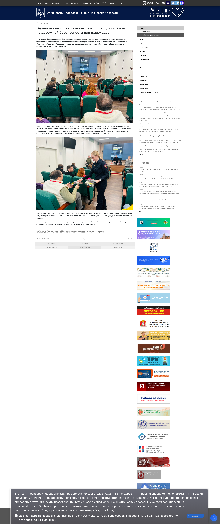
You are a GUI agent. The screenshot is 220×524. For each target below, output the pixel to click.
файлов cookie (70, 493)
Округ (40, 3)
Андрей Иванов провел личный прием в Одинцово (156, 146)
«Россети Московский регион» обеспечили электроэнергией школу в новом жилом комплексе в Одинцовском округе (160, 141)
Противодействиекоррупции (100, 3)
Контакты (143, 76)
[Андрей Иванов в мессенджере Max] (182, 3)
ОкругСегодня (48, 231)
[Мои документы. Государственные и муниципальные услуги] (153, 348)
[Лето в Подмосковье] (154, 12)
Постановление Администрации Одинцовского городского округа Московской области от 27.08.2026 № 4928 (159, 185)
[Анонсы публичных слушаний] (153, 298)
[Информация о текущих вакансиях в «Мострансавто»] (153, 335)
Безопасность (86, 3)
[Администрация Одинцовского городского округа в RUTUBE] (168, 3)
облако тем (145, 155)
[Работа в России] (153, 399)
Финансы (74, 3)
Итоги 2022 (144, 80)
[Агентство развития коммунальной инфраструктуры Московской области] (153, 449)
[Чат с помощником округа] (213, 517)
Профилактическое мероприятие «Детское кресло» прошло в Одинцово (159, 119)
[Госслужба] (153, 247)
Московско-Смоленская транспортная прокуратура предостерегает (157, 125)
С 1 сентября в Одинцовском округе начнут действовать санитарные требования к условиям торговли (158, 130)
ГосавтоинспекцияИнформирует (83, 231)
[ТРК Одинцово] (153, 361)
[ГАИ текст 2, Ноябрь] (84, 173)
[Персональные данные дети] (153, 436)
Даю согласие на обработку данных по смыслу (98, 517)
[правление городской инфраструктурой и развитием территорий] (153, 285)
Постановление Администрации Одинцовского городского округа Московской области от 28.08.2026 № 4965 (159, 200)
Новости (44, 23)
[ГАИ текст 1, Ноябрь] (84, 86)
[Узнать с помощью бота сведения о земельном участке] (153, 222)
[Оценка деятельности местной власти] (153, 272)
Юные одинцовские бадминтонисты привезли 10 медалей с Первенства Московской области (158, 150)
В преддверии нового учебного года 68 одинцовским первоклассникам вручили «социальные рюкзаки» (157, 114)
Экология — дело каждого (149, 92)
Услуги (65, 3)
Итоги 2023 (144, 84)
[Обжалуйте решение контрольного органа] (153, 260)
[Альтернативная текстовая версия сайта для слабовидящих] (163, 3)
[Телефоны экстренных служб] (153, 462)
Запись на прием (116, 3)
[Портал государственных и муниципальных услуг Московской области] (153, 323)
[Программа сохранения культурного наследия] (153, 234)
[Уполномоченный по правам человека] (153, 424)
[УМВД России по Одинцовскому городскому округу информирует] (153, 310)
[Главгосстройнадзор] (153, 411)
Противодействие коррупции (150, 64)
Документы (56, 3)
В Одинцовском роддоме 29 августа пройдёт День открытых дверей (159, 103)
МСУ (47, 3)
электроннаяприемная (150, 3)
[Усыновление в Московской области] (153, 487)
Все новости (146, 212)
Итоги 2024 (144, 88)
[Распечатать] (84, 238)
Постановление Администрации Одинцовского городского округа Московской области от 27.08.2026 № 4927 (159, 178)
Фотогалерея (144, 72)
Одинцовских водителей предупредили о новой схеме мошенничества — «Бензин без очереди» (157, 136)
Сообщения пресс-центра (150, 35)
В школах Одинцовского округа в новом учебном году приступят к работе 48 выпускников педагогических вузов (159, 108)
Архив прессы (146, 31)
